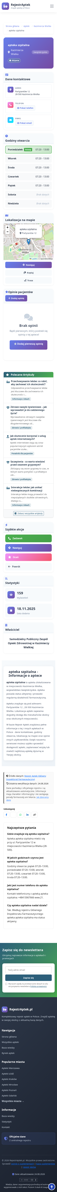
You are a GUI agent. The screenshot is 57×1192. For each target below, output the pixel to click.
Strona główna (12, 26)
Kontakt (6, 1127)
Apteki (27, 26)
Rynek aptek (8, 1053)
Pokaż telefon (26, 108)
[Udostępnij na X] (13, 815)
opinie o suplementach (22, 1163)
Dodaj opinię (17, 298)
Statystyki (7, 1121)
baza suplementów (45, 1163)
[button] (28, 242)
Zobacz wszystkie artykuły (30, 513)
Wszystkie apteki (10, 1042)
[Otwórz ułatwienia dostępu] (51, 1186)
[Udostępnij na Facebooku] (6, 815)
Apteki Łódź (8, 1073)
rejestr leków (29, 1167)
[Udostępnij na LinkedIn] (27, 815)
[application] (28, 241)
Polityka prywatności (38, 986)
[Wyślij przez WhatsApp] (20, 815)
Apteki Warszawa (11, 1068)
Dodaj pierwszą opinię (30, 343)
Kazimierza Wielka (42, 26)
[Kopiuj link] (34, 815)
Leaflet (34, 258)
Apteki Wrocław (10, 1084)
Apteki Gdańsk (9, 1095)
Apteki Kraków (9, 1079)
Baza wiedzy (8, 1047)
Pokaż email (25, 123)
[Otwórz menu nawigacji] (52, 6)
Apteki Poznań (9, 1090)
